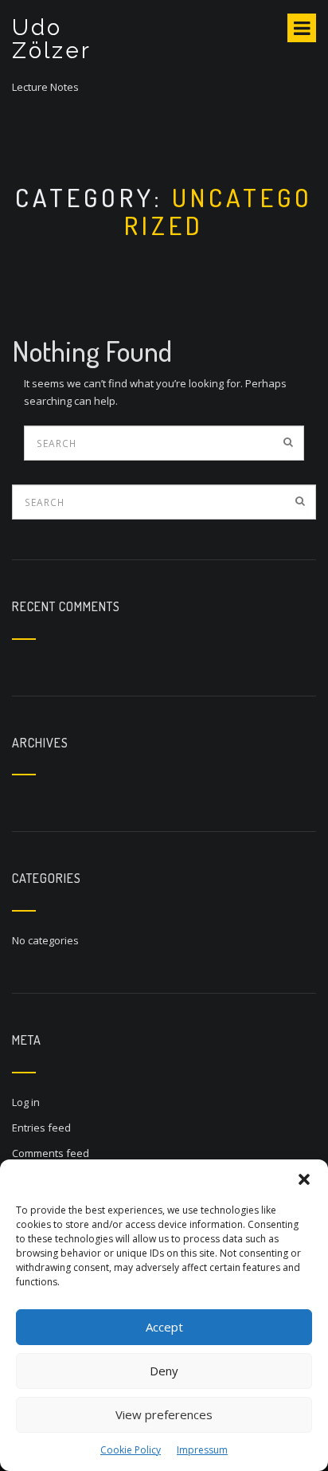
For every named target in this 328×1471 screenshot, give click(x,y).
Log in (26, 1102)
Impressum (202, 1450)
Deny (164, 1371)
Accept (164, 1327)
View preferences (164, 1414)
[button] (304, 1179)
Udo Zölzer (52, 39)
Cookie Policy (130, 1450)
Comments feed (50, 1153)
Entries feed (41, 1127)
